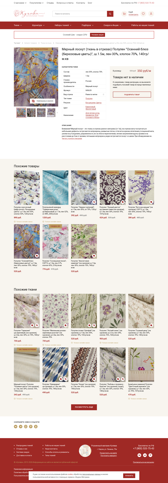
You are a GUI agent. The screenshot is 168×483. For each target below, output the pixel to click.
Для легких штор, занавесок (93, 114)
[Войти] (151, 14)
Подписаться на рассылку (143, 462)
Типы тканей (50, 455)
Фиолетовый (91, 109)
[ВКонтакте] (15, 426)
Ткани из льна (46, 43)
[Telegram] (20, 426)
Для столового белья (92, 116)
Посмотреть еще (84, 407)
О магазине (19, 3)
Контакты (80, 3)
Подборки (86, 25)
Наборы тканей (62, 25)
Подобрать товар (132, 95)
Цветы (98, 103)
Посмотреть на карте (108, 453)
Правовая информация (23, 469)
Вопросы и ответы (65, 3)
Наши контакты (51, 449)
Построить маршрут (109, 456)
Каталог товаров (30, 43)
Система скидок (22, 452)
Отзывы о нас (21, 449)
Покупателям (35, 3)
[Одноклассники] (35, 426)
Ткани (16, 25)
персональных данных (91, 474)
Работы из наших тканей (142, 25)
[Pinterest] (30, 426)
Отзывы (50, 3)
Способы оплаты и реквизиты (57, 452)
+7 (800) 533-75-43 (145, 3)
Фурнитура (37, 25)
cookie (70, 474)
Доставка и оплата (24, 455)
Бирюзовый (90, 107)
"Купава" (17, 43)
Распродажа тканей (24, 445)
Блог (90, 3)
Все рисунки (90, 103)
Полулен (89, 98)
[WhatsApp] (25, 426)
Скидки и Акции (111, 25)
